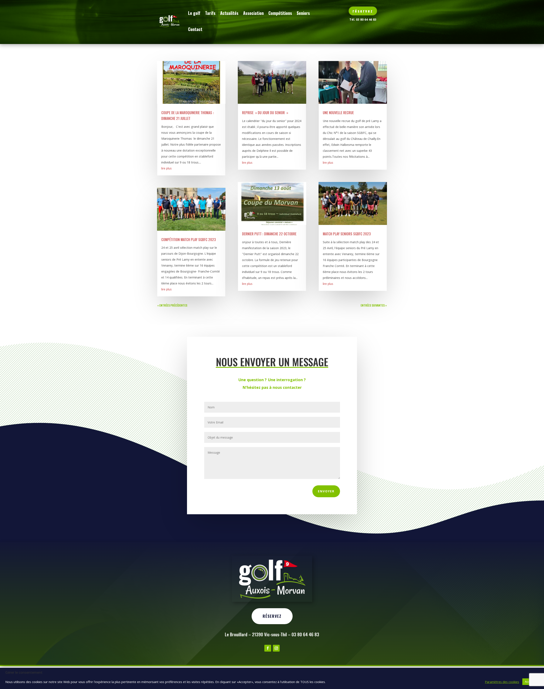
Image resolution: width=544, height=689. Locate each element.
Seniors (303, 13)
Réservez (272, 616)
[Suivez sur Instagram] (276, 648)
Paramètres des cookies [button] (502, 682)
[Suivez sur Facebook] (267, 648)
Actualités (229, 13)
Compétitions (280, 13)
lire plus (166, 168)
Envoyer (326, 491)
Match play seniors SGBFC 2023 (347, 233)
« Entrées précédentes (172, 305)
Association (253, 13)
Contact (195, 29)
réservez (363, 11)
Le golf (194, 13)
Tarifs (210, 13)
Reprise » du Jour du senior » (265, 112)
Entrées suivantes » (374, 305)
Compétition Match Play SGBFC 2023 (188, 239)
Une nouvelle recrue (338, 112)
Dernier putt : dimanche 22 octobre (269, 233)
